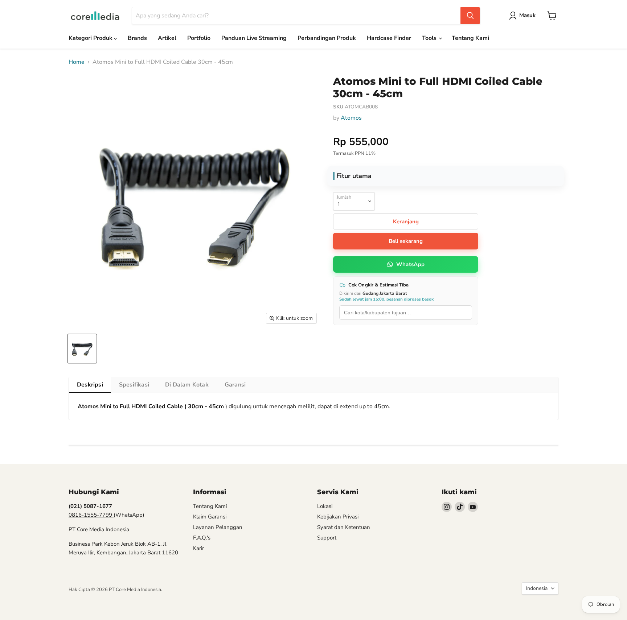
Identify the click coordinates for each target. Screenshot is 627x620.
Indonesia (537, 588)
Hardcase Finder (389, 38)
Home (77, 62)
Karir (198, 548)
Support (326, 537)
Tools (430, 38)
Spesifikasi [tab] (134, 385)
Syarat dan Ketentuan (343, 527)
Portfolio (198, 38)
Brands (137, 38)
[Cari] (470, 15)
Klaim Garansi (209, 516)
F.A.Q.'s (201, 537)
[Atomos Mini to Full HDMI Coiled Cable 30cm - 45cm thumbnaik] (82, 348)
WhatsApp (410, 264)
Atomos (351, 118)
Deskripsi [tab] (90, 385)
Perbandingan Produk (327, 38)
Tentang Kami (470, 38)
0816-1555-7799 (91, 514)
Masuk (527, 15)
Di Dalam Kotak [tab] (187, 385)
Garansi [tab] (235, 385)
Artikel (167, 38)
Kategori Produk (91, 38)
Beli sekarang (406, 241)
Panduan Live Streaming (254, 38)
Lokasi (324, 506)
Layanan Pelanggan (217, 527)
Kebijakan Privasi (337, 516)
